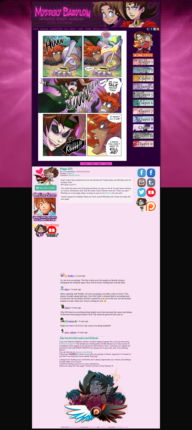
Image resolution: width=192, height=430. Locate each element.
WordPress (92, 427)
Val (63, 172)
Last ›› (107, 164)
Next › (99, 164)
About (73, 29)
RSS (158, 29)
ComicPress (103, 427)
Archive (44, 29)
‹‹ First (84, 164)
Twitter (154, 29)
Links (80, 29)
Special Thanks (100, 29)
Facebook (151, 29)
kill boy (77, 175)
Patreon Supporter (68, 344)
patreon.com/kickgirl (84, 352)
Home (35, 29)
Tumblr (148, 29)
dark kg (71, 175)
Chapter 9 (70, 173)
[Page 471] (82, 160)
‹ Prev (92, 164)
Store (88, 29)
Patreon (108, 193)
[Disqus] (96, 236)
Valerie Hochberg (74, 427)
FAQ (66, 29)
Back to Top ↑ (124, 427)
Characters (56, 29)
